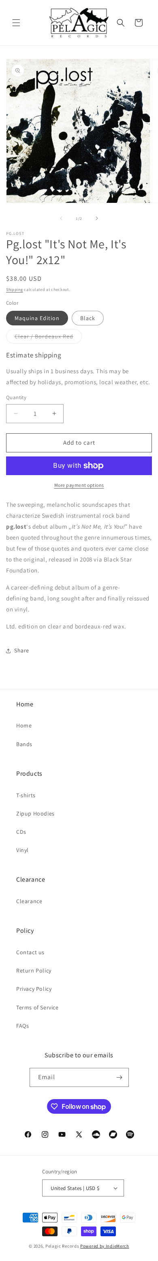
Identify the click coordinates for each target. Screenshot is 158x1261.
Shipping (14, 289)
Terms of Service (37, 1007)
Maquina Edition (37, 318)
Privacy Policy (33, 988)
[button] (16, 23)
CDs (21, 831)
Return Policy (33, 970)
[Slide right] (97, 218)
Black (87, 318)
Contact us (30, 952)
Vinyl (22, 850)
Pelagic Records (62, 1246)
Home (24, 725)
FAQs (22, 1025)
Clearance (29, 901)
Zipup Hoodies (35, 813)
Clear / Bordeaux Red (48, 338)
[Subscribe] (119, 1077)
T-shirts (26, 795)
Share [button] (21, 650)
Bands (24, 744)
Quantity (16, 397)
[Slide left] (61, 218)
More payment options (79, 485)
